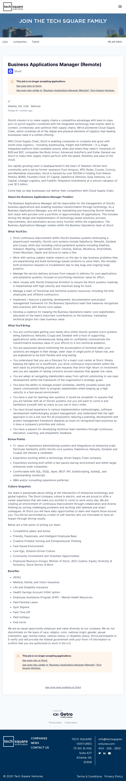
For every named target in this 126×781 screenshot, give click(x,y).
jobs (5, 41)
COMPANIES (39, 738)
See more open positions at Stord (63, 687)
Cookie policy (71, 722)
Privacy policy (55, 722)
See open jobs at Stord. (29, 85)
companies (20, 41)
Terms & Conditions (89, 776)
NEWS (35, 743)
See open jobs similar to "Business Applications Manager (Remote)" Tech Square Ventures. (65, 90)
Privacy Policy (114, 776)
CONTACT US (40, 747)
